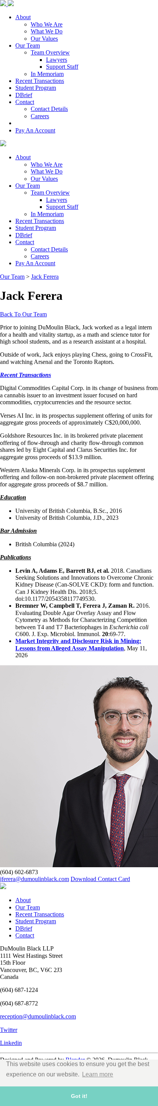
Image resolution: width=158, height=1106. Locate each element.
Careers (40, 116)
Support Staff (62, 66)
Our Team (27, 45)
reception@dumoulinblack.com (38, 1016)
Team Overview (50, 52)
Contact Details (49, 109)
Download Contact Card (100, 879)
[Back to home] (3, 887)
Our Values (44, 38)
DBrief (23, 95)
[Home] (3, 144)
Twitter (8, 1030)
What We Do (47, 31)
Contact (24, 102)
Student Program (35, 87)
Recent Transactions (39, 81)
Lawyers (56, 59)
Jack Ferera (45, 276)
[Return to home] (7, 4)
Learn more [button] (97, 1074)
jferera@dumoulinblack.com (34, 879)
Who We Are (47, 24)
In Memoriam (47, 74)
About (23, 17)
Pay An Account (35, 130)
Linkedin (11, 1043)
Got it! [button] (79, 1096)
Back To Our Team (23, 314)
